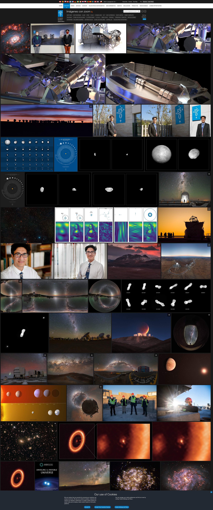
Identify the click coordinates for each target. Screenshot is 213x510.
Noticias (78, 5)
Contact (130, 1)
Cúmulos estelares (99, 19)
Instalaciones (132, 17)
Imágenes (66, 5)
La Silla (98, 17)
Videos (72, 5)
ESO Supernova (110, 15)
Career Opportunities (155, 5)
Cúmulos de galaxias (79, 17)
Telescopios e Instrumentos (97, 5)
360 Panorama (77, 15)
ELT (104, 15)
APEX (88, 15)
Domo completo (129, 15)
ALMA (83, 15)
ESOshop (84, 5)
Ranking (144, 17)
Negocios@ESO (144, 5)
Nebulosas (105, 17)
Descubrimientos (111, 5)
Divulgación (126, 5)
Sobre (60, 5)
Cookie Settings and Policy (121, 507)
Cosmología (98, 15)
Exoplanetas (119, 15)
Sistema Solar (89, 19)
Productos (135, 5)
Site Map (135, 1)
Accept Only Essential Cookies (102, 507)
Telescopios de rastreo (120, 19)
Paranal (111, 17)
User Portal (150, 1)
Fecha (144, 19)
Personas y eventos (120, 17)
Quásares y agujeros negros (75, 19)
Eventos (119, 5)
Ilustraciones (90, 17)
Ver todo (69, 15)
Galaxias (69, 17)
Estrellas (109, 19)
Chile (92, 15)
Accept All (87, 507)
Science (145, 1)
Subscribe (124, 1)
